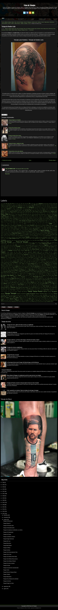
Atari (56, 208)
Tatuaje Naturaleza (7, 576)
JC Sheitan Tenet (42, 254)
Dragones (19, 233)
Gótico (15, 246)
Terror (29, 23)
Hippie (31, 249)
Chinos (2, 222)
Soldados (3, 288)
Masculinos (47, 22)
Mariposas (48, 265)
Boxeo (48, 214)
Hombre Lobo (34, 22)
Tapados (19, 291)
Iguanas (55, 250)
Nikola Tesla (42, 271)
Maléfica (20, 263)
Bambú (8, 211)
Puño (35, 280)
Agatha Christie (15, 204)
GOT (13, 246)
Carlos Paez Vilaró (21, 218)
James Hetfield (21, 254)
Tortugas (47, 296)
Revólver (9, 283)
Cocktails (17, 223)
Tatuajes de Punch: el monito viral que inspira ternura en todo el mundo (23, 382)
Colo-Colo (39, 223)
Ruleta (25, 284)
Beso (21, 212)
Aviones (33, 210)
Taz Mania (49, 293)
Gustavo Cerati (45, 246)
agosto (5, 588)
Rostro (22, 284)
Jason (37, 254)
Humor (46, 250)
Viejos (14, 300)
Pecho (9, 23)
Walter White (47, 300)
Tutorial (30, 297)
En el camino (40, 235)
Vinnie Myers (21, 300)
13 (2, 203)
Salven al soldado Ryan (53, 284)
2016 (13, 203)
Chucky (13, 222)
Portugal (47, 279)
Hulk (44, 250)
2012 (3, 513)
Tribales (17, 297)
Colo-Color (43, 223)
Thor (7, 296)
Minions (11, 268)
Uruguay (2, 298)
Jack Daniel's (5, 254)
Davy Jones (54, 227)
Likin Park (48, 259)
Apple (50, 207)
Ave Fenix (27, 210)
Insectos (46, 252)
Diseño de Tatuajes (21, 231)
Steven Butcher (52, 288)
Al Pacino (29, 204)
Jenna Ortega (53, 254)
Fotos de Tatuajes (29, 5)
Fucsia (28, 243)
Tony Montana (37, 296)
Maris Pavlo (53, 265)
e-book (33, 233)
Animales (20, 207)
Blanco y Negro (8, 22)
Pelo (6, 276)
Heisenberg (46, 247)
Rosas (19, 284)
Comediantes (55, 223)
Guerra (28, 246)
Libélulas (38, 259)
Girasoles (50, 245)
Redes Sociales (40, 282)
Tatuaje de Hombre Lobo (8, 26)
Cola (25, 223)
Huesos (31, 250)
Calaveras (7, 217)
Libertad (41, 259)
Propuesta (19, 280)
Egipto (49, 233)
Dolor (52, 231)
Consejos (19, 225)
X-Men (33, 301)
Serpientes (3, 287)
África (12, 204)
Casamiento (55, 218)
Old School (43, 272)
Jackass (14, 254)
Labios (37, 258)
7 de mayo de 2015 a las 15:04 (22, 168)
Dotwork (7, 233)
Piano (2, 278)
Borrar (45, 214)
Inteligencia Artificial (13, 253)
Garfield (13, 245)
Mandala (29, 263)
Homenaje (15, 250)
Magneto (16, 263)
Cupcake (30, 227)
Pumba (31, 280)
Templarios (15, 295)
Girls (53, 245)
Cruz (44, 226)
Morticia (54, 268)
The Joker (53, 295)
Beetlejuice (6, 212)
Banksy (19, 211)
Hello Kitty (53, 247)
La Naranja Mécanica (21, 258)
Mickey (49, 267)
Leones (18, 259)
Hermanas (5, 249)
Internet (35, 253)
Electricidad (18, 235)
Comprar (8, 225)
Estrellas (14, 238)
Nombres (55, 271)
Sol (1, 288)
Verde (45, 298)
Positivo (50, 279)
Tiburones (10, 296)
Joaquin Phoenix (22, 255)
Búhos (33, 215)
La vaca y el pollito (32, 258)
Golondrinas (8, 246)
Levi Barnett (33, 259)
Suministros (35, 290)
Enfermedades (48, 235)
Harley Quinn (23, 247)
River (33, 283)
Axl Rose (38, 210)
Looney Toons (35, 261)
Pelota (9, 276)
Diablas (28, 230)
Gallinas (52, 243)
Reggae (46, 282)
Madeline (44, 262)
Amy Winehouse (37, 206)
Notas (2, 272)
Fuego (30, 243)
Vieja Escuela (6, 300)
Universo (53, 297)
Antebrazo (31, 207)
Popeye (44, 279)
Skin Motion (41, 287)
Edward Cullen (42, 233)
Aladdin (32, 204)
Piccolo (4, 278)
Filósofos (28, 240)
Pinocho (33, 278)
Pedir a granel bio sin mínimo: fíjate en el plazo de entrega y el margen (22, 390)
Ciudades (46, 222)
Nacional (41, 270)
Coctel (20, 223)
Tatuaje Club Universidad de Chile (10, 552)
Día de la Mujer (13, 230)
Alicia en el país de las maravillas (8, 206)
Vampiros (22, 298)
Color (50, 224)
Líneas (2, 261)
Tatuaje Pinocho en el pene (13, 354)
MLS (23, 268)
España (37, 237)
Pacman (18, 274)
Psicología (22, 280)
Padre (21, 274)
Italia (55, 253)
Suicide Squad (29, 290)
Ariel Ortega (13, 208)
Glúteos (2, 246)
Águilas (22, 204)
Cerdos (35, 219)
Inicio (3, 18)
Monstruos (52, 22)
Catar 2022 (10, 219)
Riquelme (29, 283)
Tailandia (5, 291)
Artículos (40, 208)
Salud (42, 284)
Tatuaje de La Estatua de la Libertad (10, 578)
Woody (23, 301)
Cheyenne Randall (16, 220)
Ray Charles (6, 282)
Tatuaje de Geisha (7, 581)
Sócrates (50, 287)
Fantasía (43, 238)
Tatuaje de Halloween (6, 370)
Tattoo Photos (17, 23)
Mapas (52, 263)
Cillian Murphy (36, 222)
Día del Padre (18, 230)
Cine (41, 222)
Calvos (14, 216)
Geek (27, 245)
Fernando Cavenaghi (17, 240)
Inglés (38, 252)
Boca (26, 214)
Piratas (48, 278)
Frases (47, 242)
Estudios (17, 238)
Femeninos (3, 240)
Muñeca (23, 270)
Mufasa (7, 270)
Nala (44, 270)
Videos (2, 300)
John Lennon (27, 255)
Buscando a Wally (38, 215)
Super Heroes (46, 290)
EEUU (46, 233)
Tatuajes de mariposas (12, 332)
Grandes (18, 246)
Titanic (27, 296)
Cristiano (15, 226)
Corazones (32, 225)
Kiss (27, 257)
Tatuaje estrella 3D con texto (14, 135)
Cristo (36, 226)
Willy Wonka (9, 301)
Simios (23, 287)
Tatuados (2, 293)
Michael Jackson (37, 267)
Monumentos (48, 268)
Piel (6, 278)
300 (27, 203)
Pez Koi (52, 276)
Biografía (38, 212)
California (10, 216)
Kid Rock (21, 257)
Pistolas (2, 279)
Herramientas (13, 249)
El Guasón (27, 234)
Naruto (2, 271)
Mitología (20, 268)
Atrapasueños (3, 210)
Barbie (21, 211)
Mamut (26, 263)
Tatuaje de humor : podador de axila (16, 143)
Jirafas (13, 255)
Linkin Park (5, 261)
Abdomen (41, 203)
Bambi (6, 211)
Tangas (10, 291)
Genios (33, 245)
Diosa (7, 231)
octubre (5, 519)
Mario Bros (44, 265)
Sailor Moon (35, 284)
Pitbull (5, 279)
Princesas (15, 280)
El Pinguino (43, 234)
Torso (44, 296)
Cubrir (53, 226)
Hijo (19, 249)
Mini (9, 268)
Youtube (42, 301)
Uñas (56, 297)
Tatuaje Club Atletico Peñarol (9, 561)
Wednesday (52, 300)
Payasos (44, 275)
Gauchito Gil (23, 245)
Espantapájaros (32, 237)
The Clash (49, 295)
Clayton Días (55, 222)
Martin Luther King (12, 266)
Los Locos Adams (47, 261)
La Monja (15, 258)
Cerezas (40, 219)
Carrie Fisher (35, 218)
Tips (25, 296)
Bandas (11, 211)
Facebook (37, 238)
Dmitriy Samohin (44, 231)
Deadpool (5, 229)
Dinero (51, 230)
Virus (34, 300)
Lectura (53, 258)
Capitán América (6, 218)
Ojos (38, 272)
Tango (13, 291)
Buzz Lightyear (44, 215)
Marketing (6, 266)
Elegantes (25, 235)
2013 (6, 203)
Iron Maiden (47, 253)
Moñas (52, 268)
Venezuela (36, 298)
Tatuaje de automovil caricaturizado (11, 567)
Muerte (4, 270)
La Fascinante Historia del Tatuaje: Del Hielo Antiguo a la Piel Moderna (23, 362)
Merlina (11, 267)
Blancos (10, 214)
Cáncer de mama (35, 216)
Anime (24, 207)
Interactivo (32, 253)
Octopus (27, 272)
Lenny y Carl (12, 259)
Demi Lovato (22, 229)
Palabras (33, 274)
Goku (4, 246)
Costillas (47, 225)
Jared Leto (34, 254)
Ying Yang (38, 301)
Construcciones (24, 225)
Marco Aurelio (20, 265)
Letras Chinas (29, 259)
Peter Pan (49, 276)
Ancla (2, 207)
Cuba (47, 226)
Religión (50, 282)
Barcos (32, 211)
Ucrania (40, 297)
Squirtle (22, 288)
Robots (43, 283)
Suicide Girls (24, 290)
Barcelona (28, 211)
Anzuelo (47, 207)
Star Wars (29, 288)
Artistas (43, 208)
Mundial (20, 270)
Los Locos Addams (53, 261)
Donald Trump (3, 233)
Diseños (27, 231)
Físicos (33, 240)
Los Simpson (15, 262)
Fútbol (33, 243)
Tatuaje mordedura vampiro (9, 536)
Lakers (47, 258)
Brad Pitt (50, 214)
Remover (55, 282)
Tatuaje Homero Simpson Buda (9, 572)
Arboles (55, 207)
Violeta (27, 300)
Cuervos (18, 227)
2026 (26, 203)
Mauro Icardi (49, 266)
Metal (16, 267)
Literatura (14, 261)
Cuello (55, 226)
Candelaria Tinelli (42, 216)
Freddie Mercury (54, 242)
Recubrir (35, 282)
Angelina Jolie (15, 207)
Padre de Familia (25, 274)
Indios (19, 252)
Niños (49, 271)
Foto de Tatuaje (20, 22)
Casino (2, 219)
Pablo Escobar (14, 274)
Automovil (16, 210)
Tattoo (12, 23)
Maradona (11, 265)
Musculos (26, 270)
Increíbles (7, 252)
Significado (13, 287)
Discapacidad (12, 231)
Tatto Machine (24, 291)
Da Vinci (41, 227)
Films (25, 240)
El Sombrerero (13, 235)
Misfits (17, 268)
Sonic (6, 288)
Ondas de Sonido (52, 272)
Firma (31, 240)
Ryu (27, 284)
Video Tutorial (49, 298)
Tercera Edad (19, 295)
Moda (29, 268)
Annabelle (27, 207)
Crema (8, 226)
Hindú (24, 249)
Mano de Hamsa (41, 263)
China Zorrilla (50, 220)
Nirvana (52, 271)
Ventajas (42, 298)
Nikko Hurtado (37, 271)
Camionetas (26, 216)
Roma (4, 284)
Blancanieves (54, 212)
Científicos (29, 222)
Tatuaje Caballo (6, 574)
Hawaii (33, 247)
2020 (3, 495)
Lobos (25, 261)
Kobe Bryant (31, 257)
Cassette (6, 219)
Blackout (50, 212)
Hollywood (47, 249)
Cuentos (2, 227)
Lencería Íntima (6, 259)
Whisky (2, 301)
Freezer (13, 243)
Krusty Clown (36, 257)
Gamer (5, 245)
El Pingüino (48, 234)
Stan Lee (25, 288)
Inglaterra (35, 252)
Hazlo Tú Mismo (37, 247)
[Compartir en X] (5, 115)
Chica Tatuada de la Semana (25, 220)
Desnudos (55, 229)
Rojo (54, 283)
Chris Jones (10, 222)
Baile (56, 210)
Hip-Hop (27, 249)
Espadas (23, 237)
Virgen (32, 300)
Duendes (23, 233)
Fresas (16, 243)
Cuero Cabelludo (7, 227)
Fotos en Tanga (31, 242)
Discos (16, 231)
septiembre (6, 586)
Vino (24, 300)
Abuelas (54, 203)
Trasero (7, 297)
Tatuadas (49, 291)
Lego (56, 258)
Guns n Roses (39, 246)
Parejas (19, 275)
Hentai (2, 249)
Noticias (5, 272)
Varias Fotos (26, 298)
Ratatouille (55, 280)
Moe (34, 268)
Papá (49, 274)
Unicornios (44, 297)
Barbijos (24, 211)
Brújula (20, 215)
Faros (47, 238)
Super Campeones (40, 290)
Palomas (37, 274)
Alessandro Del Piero (53, 204)
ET (20, 238)
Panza (44, 274)
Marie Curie (25, 265)
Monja (37, 268)
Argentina (9, 209)
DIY (38, 231)
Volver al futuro (42, 300)
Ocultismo (33, 272)
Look (31, 261)
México (26, 267)
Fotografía (14, 242)
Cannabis (46, 216)
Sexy (6, 287)
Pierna (12, 278)
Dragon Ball (14, 233)
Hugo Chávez (40, 250)
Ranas (48, 280)
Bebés (56, 211)
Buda (26, 215)
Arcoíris (2, 208)
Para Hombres (5, 23)
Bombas (33, 214)
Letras (25, 259)
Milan (51, 267)
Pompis (39, 279)
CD (19, 219)
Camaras (17, 216)
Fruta (23, 243)
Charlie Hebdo (53, 219)
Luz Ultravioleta (40, 262)
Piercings (9, 278)
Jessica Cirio (3, 255)
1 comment (31, 30)
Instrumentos (3, 253)
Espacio (20, 237)
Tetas (30, 295)
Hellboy (49, 247)
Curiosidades (37, 227)
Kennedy (18, 257)
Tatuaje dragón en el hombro (14, 119)
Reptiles (2, 283)
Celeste (28, 219)
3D (29, 203)
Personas (41, 277)
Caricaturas (15, 218)
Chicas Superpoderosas (40, 220)
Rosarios (16, 284)
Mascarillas (24, 266)
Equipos (2, 237)
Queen (38, 280)
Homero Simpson (20, 250)
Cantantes (50, 217)
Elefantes (22, 235)
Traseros (10, 297)
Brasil (54, 214)
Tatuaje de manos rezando (9, 563)
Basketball (45, 211)
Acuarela (8, 204)
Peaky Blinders (48, 275)
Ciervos (32, 222)
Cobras (8, 223)
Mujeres (16, 270)
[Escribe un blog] (3, 115)
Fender (12, 240)
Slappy (45, 287)
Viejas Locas (11, 300)
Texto (32, 295)
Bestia (24, 212)
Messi (14, 267)
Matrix (45, 266)
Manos (46, 263)
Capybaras (11, 218)
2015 (11, 203)
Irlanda (43, 253)
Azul (44, 210)
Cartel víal (44, 218)
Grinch (24, 246)
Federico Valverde (51, 238)
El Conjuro (8, 234)
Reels (44, 282)
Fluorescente (46, 240)
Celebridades (24, 219)
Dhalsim (2, 230)
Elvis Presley (32, 235)
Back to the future (48, 210)
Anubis (45, 207)
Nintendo (46, 271)
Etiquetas (10, 307)
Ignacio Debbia (51, 250)
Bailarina (53, 210)
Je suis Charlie (48, 254)
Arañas (52, 207)
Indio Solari (16, 252)
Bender (15, 212)
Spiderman (18, 288)
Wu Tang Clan (26, 301)
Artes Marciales (35, 208)
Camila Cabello (21, 216)
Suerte (20, 290)
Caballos (49, 215)
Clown (5, 223)
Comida (5, 225)
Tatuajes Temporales (40, 293)
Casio (4, 219)
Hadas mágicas (51, 246)
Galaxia (40, 243)
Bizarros (41, 212)
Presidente (6, 280)
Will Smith (5, 301)
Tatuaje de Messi (6, 399)
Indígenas (11, 252)
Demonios (26, 229)
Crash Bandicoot (3, 226)
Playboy (20, 279)
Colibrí (37, 223)
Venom (39, 298)
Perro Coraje (28, 276)
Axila (35, 210)
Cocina (14, 223)
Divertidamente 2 (35, 231)
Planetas (12, 279)
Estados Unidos (54, 237)
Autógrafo (12, 210)
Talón (8, 291)
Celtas (32, 219)
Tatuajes (26, 23)
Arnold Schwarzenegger (26, 208)
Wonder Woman (19, 301)
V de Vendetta (6, 298)
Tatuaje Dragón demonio (8, 538)
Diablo (31, 230)
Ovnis (10, 274)
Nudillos (15, 272)
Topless (42, 296)
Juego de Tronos (54, 255)
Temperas (11, 295)
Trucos (24, 297)
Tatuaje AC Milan (6, 547)
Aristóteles (17, 208)
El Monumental (38, 234)
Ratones (2, 282)
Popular (3, 307)
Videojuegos (54, 298)
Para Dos (55, 274)
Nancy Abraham (51, 270)
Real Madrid (14, 282)
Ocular (30, 272)
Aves (30, 210)
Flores (41, 240)
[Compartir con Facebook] (6, 115)
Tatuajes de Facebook (21, 293)
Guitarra (35, 246)
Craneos (56, 225)
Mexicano (23, 267)
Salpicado (39, 284)
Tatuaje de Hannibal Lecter (8, 527)
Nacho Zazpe (37, 270)
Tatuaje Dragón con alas (8, 583)
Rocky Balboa (50, 283)
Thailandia (36, 295)
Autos (20, 210)
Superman (52, 290)
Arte (32, 208)
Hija (17, 249)
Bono (40, 214)
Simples (26, 287)
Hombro (39, 22)
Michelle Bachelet (44, 267)
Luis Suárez (32, 262)
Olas (40, 272)
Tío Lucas (22, 296)
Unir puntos (49, 297)
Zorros (52, 301)
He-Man (42, 247)
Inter (23, 253)
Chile (46, 220)
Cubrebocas (50, 226)
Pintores (36, 278)
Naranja (55, 270)
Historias (37, 249)
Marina (40, 265)
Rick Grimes (13, 283)
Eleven (28, 235)
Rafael (43, 280)
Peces (53, 275)
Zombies (49, 301)
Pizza (9, 279)
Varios (30, 299)
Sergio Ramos (52, 286)
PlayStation (24, 279)
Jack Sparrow (10, 254)
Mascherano (28, 266)
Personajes (36, 277)
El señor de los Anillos (6, 235)
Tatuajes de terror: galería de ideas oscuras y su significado (20, 324)
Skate (38, 287)
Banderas (15, 211)
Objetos (24, 272)
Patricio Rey (30, 275)
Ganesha (7, 245)
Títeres (30, 296)
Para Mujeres (10, 275)
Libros (45, 259)
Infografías (25, 252)
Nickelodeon (27, 271)
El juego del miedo (32, 234)
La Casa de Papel (53, 257)
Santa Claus (15, 286)
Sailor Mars (31, 284)
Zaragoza (45, 301)
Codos (22, 223)
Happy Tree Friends (17, 247)
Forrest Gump (51, 240)
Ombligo (47, 272)
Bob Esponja (18, 214)
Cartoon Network (49, 218)
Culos (28, 227)
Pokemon (30, 279)
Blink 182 (14, 214)
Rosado (13, 284)
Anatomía (52, 206)
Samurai (2, 286)
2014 (9, 203)
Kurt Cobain (40, 257)
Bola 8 (31, 214)
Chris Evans (6, 222)
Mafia (14, 263)
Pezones (56, 276)
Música (30, 270)
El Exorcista (12, 234)
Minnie (14, 268)
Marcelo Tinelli (15, 265)
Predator (2, 280)
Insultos (7, 253)
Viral (29, 300)
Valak (19, 298)
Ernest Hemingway (7, 237)
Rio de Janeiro (25, 283)
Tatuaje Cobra (6, 570)
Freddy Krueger (4, 243)
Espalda (28, 237)
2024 (24, 203)
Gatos (16, 245)
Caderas (2, 217)
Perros (31, 276)
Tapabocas (16, 291)
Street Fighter (13, 290)
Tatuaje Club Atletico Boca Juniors (10, 559)
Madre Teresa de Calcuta (53, 262)
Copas (28, 225)
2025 (3, 484)
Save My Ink (22, 286)
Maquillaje (55, 263)
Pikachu (18, 278)
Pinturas (40, 278)
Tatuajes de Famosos (30, 293)
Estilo (10, 238)
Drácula (10, 233)
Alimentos (20, 206)
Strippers (17, 290)
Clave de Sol (50, 222)
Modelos (32, 268)
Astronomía (53, 208)
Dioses (9, 231)
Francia (35, 242)
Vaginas (15, 299)
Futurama (37, 243)
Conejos (16, 225)
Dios (4, 231)
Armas (21, 208)
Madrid (2, 263)
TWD (32, 297)
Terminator (24, 295)
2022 (19, 203)
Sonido (9, 288)
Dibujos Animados (44, 230)
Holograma (52, 249)
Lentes (15, 259)
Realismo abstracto (20, 282)
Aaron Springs (35, 203)
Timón (17, 296)
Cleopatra (2, 223)
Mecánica (55, 266)
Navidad (9, 271)
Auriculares (8, 210)
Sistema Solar (34, 287)
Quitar (40, 280)
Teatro (52, 293)
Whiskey (55, 300)
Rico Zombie (17, 283)
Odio (36, 272)
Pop (41, 279)
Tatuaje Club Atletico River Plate (10, 556)
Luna (36, 262)
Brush (24, 215)
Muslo (33, 270)
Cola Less (27, 223)
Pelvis (14, 277)
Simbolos (20, 287)
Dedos (14, 229)
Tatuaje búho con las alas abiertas (15, 151)
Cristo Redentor (40, 226)
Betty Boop (27, 212)
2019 (17, 203)
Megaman (5, 267)
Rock (46, 283)
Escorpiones (13, 237)
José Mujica (44, 255)
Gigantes (46, 245)
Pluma (27, 279)
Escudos (16, 237)
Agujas (24, 204)
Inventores (39, 253)
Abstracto (50, 203)
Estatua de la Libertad (5, 238)
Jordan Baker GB (38, 255)
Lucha (24, 262)
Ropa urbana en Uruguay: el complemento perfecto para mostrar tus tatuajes (24, 375)
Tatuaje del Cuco (6, 541)
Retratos (5, 283)
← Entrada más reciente (6, 160)
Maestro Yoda (6, 263)
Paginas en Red (24, 607)
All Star (24, 206)
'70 (1, 203)
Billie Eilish (34, 212)
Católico (17, 219)
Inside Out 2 (50, 252)
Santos (19, 286)
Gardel (10, 245)
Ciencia (25, 222)
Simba (17, 287)
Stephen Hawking (34, 288)
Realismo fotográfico (26, 282)
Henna (56, 247)
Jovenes (47, 255)
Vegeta (32, 298)
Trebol (13, 297)
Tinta (19, 296)
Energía (44, 235)
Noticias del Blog (10, 272)
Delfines (17, 229)
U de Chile (35, 297)
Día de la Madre (7, 230)
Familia (40, 238)
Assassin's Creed (48, 208)
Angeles (10, 207)
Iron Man (51, 253)
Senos (44, 286)
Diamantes (34, 230)
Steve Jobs (44, 288)
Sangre (11, 286)
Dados (45, 227)
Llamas (18, 261)
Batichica (49, 211)
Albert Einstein (39, 204)
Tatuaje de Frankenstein (8, 532)
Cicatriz (17, 222)
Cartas (41, 218)
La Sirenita (27, 258)
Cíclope (20, 222)
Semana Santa (39, 286)
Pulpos (28, 280)
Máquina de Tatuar (4, 265)
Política (36, 279)
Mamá (23, 263)
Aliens (16, 206)
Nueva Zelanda (20, 272)
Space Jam (14, 288)
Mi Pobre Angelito (31, 267)
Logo (27, 261)
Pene (17, 276)
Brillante (13, 215)
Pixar (7, 279)
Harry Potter (29, 247)
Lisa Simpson (10, 261)
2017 (15, 203)
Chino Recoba (55, 220)
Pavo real (40, 275)
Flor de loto (37, 240)
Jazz (38, 254)
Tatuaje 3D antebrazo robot (14, 127)
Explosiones (27, 238)
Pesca (46, 276)
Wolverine (14, 301)
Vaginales (12, 299)
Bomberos (37, 214)
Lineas (56, 259)
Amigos (30, 206)
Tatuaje (22, 23)
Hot (28, 250)
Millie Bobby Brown (4, 268)
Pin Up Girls (22, 278)
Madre (47, 262)
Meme (8, 267)
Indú (22, 252)
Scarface (28, 286)
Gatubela (19, 245)
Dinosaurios (54, 230)
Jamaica (17, 254)
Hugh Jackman (35, 250)
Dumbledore (27, 233)
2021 (3, 493)
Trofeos (20, 297)
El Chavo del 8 (53, 233)
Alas (35, 204)
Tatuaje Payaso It (6, 523)
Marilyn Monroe (35, 265)
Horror (42, 22)
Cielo (22, 222)
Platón (15, 279)
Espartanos (41, 237)
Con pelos (12, 225)
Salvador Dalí (46, 284)
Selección (35, 286)
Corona (35, 225)
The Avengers (40, 295)
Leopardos (22, 259)
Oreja (56, 272)
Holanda (43, 249)
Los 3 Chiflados (41, 261)
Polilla (33, 279)
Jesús (6, 256)
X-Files (30, 301)
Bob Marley (23, 214)
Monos (39, 268)
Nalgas (46, 270)
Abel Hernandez (46, 203)
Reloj (53, 282)
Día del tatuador (24, 230)
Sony (11, 288)
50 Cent (31, 203)
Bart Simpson (36, 211)
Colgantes (33, 223)
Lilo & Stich (52, 259)
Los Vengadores (20, 262)
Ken (16, 257)
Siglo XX (9, 287)
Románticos (8, 284)
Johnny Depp (32, 255)
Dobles (49, 232)
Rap (50, 280)
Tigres (14, 296)
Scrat (31, 286)
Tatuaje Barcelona (7, 543)
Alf (1, 206)
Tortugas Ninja (53, 296)
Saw (26, 286)
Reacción (9, 282)
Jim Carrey (10, 255)
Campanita (30, 216)
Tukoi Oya (26, 297)
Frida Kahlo (19, 243)
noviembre (6, 517)
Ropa (11, 284)
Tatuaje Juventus (6, 550)
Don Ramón (55, 231)
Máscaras (20, 266)
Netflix (20, 271)
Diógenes (2, 231)
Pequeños (23, 277)
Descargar (40, 229)
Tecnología (3, 295)
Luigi (29, 262)
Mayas (53, 266)
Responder (7, 173)
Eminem (36, 235)
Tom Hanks (33, 296)
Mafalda (11, 263)
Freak (50, 242)
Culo (26, 227)
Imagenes (3, 252)
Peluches (11, 276)
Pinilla (30, 278)
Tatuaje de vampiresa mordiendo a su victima (12, 530)
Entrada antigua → (53, 160)
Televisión (8, 295)
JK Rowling (17, 255)
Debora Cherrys (10, 229)
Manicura (36, 263)
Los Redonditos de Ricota (8, 262)
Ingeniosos (30, 252)
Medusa (2, 267)
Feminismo (9, 240)
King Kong (25, 257)
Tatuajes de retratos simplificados (14, 347)
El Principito (52, 234)
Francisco (39, 242)
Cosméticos (43, 225)
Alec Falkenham (47, 204)
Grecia (22, 246)
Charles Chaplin (48, 219)
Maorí (49, 263)
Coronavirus (39, 225)
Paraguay (16, 275)
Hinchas (21, 249)
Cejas (21, 219)
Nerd (12, 271)
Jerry (56, 254)
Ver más (9, 123)
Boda (28, 214)
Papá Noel (51, 274)
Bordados (42, 214)
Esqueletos (45, 237)
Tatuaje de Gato (6, 565)
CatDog (14, 219)
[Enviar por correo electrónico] (2, 115)
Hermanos (9, 249)
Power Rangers (54, 279)
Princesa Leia (11, 280)
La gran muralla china (9, 258)
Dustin (30, 233)
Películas (3, 277)
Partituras (23, 275)
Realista (32, 282)
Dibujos (38, 230)
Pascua (26, 275)
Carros (38, 218)
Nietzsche (32, 271)
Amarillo (26, 206)
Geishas (29, 245)
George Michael (41, 245)
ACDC (56, 203)
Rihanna (21, 283)
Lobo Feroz (21, 261)
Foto (15, 22)
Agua (19, 204)
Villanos (17, 300)
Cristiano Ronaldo (20, 226)
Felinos (55, 238)
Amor (33, 206)
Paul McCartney (35, 275)
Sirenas (30, 287)
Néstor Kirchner (16, 271)
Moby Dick (26, 268)
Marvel (17, 266)
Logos (29, 261)
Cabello (52, 215)
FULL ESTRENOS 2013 (10, 168)
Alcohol (43, 204)
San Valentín (6, 286)
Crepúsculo (11, 226)
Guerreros (32, 246)
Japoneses (26, 254)
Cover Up (51, 225)
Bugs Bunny (29, 215)
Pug (25, 280)
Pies (16, 278)
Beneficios (18, 212)
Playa (17, 279)
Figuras (22, 240)
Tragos (4, 297)
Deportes (31, 229)
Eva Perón (23, 238)
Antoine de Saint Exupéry (39, 207)
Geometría (36, 245)
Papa (46, 274)
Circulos (43, 222)
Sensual (47, 286)
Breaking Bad (8, 215)
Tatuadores (54, 291)
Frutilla (25, 243)
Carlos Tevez (26, 218)
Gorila (11, 246)
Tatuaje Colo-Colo (7, 554)
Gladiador (55, 245)
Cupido (33, 227)
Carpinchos (30, 218)
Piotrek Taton (44, 278)
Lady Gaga (44, 258)
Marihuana (30, 265)
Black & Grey (46, 212)
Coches (11, 223)
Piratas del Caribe (53, 278)
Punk (33, 280)
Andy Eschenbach (6, 207)
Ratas (52, 280)
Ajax (26, 204)
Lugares (27, 262)
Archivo (16, 307)
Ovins (8, 274)
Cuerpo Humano (13, 227)
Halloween (6, 247)
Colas (30, 223)
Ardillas (5, 208)
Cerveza (43, 219)
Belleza (12, 212)
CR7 (53, 225)
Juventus (13, 257)
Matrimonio (42, 266)
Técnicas (55, 293)
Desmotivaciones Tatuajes (47, 229)
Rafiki (45, 280)
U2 (38, 297)
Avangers (23, 210)
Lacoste (40, 258)
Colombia (46, 223)
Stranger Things (7, 290)
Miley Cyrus (55, 267)
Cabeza (55, 215)
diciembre (6, 515)
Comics (2, 225)
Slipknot (47, 287)
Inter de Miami (27, 253)
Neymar (23, 271)
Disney (30, 232)
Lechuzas (50, 258)
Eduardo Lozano (37, 233)
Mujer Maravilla (12, 270)
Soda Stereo (54, 287)
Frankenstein (43, 242)
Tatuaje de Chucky (7, 534)
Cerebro (37, 219)
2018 (3, 500)
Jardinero (30, 254)
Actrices (5, 204)
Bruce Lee (17, 215)
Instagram (55, 252)
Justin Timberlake (8, 257)
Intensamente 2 (19, 253)
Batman (52, 211)
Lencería (2, 259)
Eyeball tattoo (31, 238)
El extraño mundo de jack (19, 234)
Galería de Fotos (46, 243)
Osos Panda (5, 274)
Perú (44, 276)
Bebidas (2, 212)
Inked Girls (42, 252)
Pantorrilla (41, 274)
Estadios (49, 237)
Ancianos (55, 206)
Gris (26, 246)
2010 (4, 203)
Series (56, 286)
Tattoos (45, 291)
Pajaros (30, 274)
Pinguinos (27, 278)
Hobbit (41, 249)
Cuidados (22, 227)
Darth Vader (49, 227)
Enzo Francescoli (54, 235)
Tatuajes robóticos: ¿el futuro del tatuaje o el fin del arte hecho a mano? (23, 339)
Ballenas (2, 211)
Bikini (31, 212)
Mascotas (33, 266)
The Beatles (45, 295)
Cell (30, 219)
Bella (9, 212)
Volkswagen (38, 300)
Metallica (19, 267)
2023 (21, 203)
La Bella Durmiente (46, 257)
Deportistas (35, 229)
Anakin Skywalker (47, 206)
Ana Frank (42, 206)
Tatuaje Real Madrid (7, 545)
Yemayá (35, 301)
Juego (50, 255)
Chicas (33, 220)
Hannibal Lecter (11, 247)
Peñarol (19, 276)
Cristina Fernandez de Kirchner (29, 226)
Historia (33, 249)
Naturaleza (5, 271)
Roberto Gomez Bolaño (38, 283)
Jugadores (3, 257)
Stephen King (40, 288)
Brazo (13, 22)
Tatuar (45, 293)
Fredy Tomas (9, 243)
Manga (32, 263)
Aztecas (41, 210)
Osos (2, 274)
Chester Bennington (8, 220)
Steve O (47, 288)
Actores (2, 204)
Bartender (40, 211)
